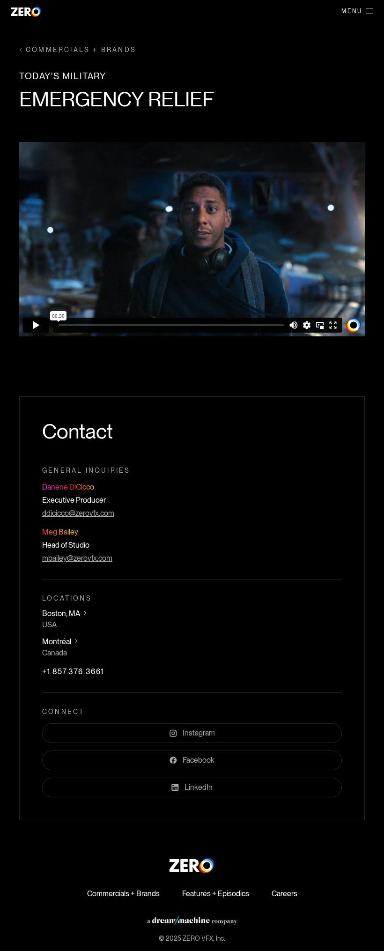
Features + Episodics (215, 893)
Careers (284, 893)
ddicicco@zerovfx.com (78, 513)
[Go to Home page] (192, 865)
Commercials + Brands (123, 893)
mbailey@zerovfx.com (77, 558)
